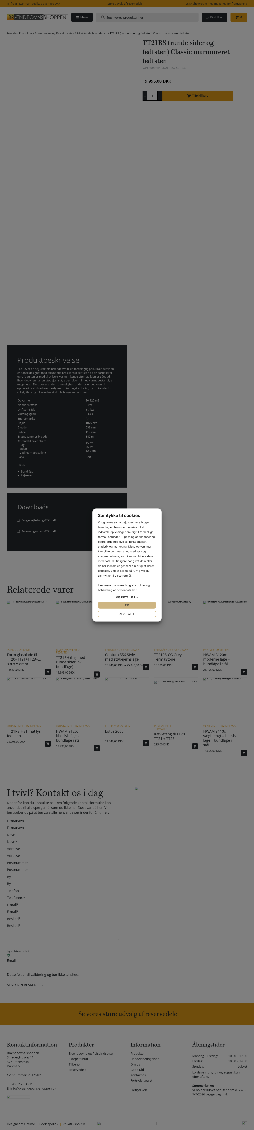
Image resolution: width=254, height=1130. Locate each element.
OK (127, 605)
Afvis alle (127, 614)
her (134, 590)
